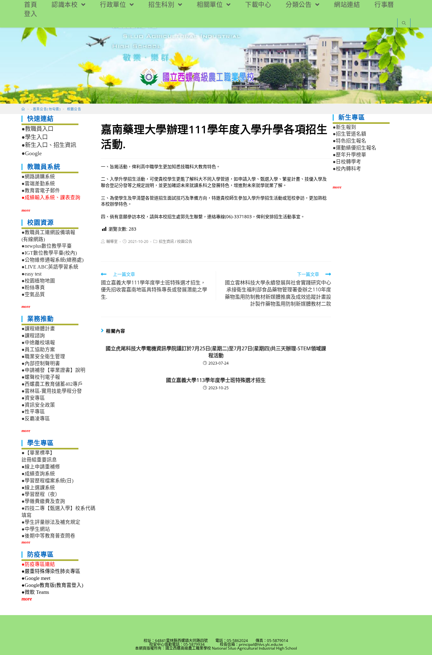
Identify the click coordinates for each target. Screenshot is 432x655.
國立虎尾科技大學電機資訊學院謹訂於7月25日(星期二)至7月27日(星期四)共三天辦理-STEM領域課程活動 (216, 352)
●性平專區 (33, 411)
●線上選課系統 (38, 487)
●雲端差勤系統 (38, 183)
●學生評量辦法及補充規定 (51, 522)
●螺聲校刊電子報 (41, 377)
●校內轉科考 (347, 168)
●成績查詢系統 (38, 473)
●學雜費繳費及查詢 (43, 501)
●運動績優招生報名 (354, 147)
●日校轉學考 (347, 161)
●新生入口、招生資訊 (49, 145)
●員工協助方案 (38, 349)
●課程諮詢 (33, 335)
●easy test (31, 274)
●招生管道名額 (349, 134)
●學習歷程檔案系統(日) (47, 480)
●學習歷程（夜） (41, 494)
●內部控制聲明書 (41, 363)
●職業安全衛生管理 (43, 356)
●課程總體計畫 (38, 328)
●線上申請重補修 (41, 466)
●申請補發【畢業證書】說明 (53, 370)
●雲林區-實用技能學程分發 (52, 391)
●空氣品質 (33, 294)
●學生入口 (35, 137)
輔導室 (112, 241)
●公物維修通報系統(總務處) (52, 260)
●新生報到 (344, 127)
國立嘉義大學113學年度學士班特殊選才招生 (216, 380)
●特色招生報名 (349, 140)
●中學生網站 (36, 529)
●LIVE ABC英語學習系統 (50, 267)
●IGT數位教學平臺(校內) (49, 253)
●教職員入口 (37, 129)
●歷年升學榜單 (349, 154)
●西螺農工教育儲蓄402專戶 (52, 384)
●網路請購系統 (38, 176)
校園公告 (184, 241)
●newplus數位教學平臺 (47, 246)
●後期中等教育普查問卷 (48, 535)
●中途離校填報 (38, 342)
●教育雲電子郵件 (41, 190)
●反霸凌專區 (36, 418)
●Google (32, 153)
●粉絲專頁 (33, 287)
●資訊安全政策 (38, 405)
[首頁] (23, 109)
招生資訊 (166, 241)
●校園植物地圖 (38, 280)
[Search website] (403, 23)
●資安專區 (33, 398)
